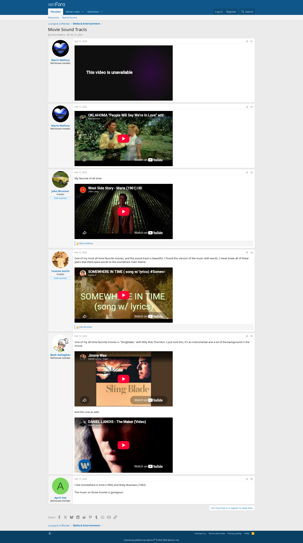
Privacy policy (234, 533)
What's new (73, 11)
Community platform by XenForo (151, 540)
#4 (251, 252)
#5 (251, 336)
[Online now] (60, 351)
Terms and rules (216, 533)
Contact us (200, 533)
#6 (251, 478)
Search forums (69, 17)
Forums (55, 11)
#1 (251, 41)
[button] (82, 11)
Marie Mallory (58, 34)
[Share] (247, 41)
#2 (251, 106)
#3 (251, 172)
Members (93, 11)
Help (246, 533)
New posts (53, 17)
